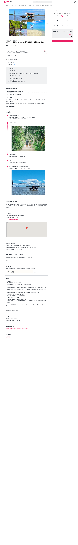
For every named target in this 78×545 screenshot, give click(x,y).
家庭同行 (18, 328)
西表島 (8, 337)
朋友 (14, 328)
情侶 (8, 328)
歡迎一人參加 (24, 328)
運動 (11, 328)
